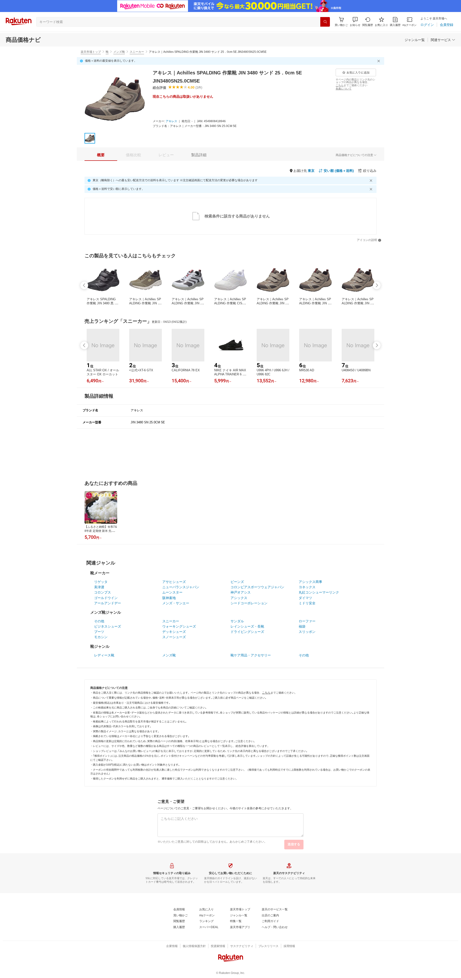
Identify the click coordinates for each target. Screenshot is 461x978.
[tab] (101, 155)
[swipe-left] (84, 285)
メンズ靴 (119, 52)
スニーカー (137, 52)
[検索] (325, 22)
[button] (355, 22)
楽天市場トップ (91, 52)
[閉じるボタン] (379, 61)
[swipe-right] (377, 285)
